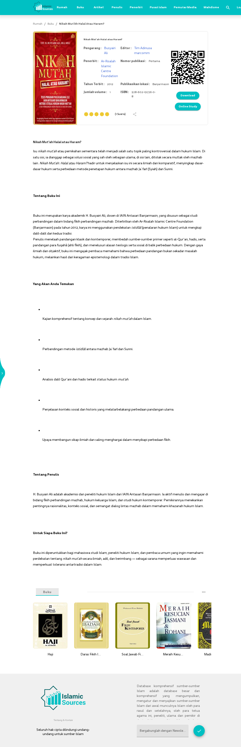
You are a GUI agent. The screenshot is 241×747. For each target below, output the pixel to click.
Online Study (188, 106)
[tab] (71, 592)
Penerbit (136, 7)
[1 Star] (86, 114)
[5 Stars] (107, 114)
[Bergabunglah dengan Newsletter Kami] (199, 730)
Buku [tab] (47, 591)
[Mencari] (228, 7)
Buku (80, 7)
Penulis (117, 7)
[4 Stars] (101, 114)
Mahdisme (211, 7)
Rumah (62, 7)
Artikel (99, 7)
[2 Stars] (91, 114)
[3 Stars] (96, 114)
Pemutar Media (185, 7)
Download (188, 95)
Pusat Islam (158, 7)
